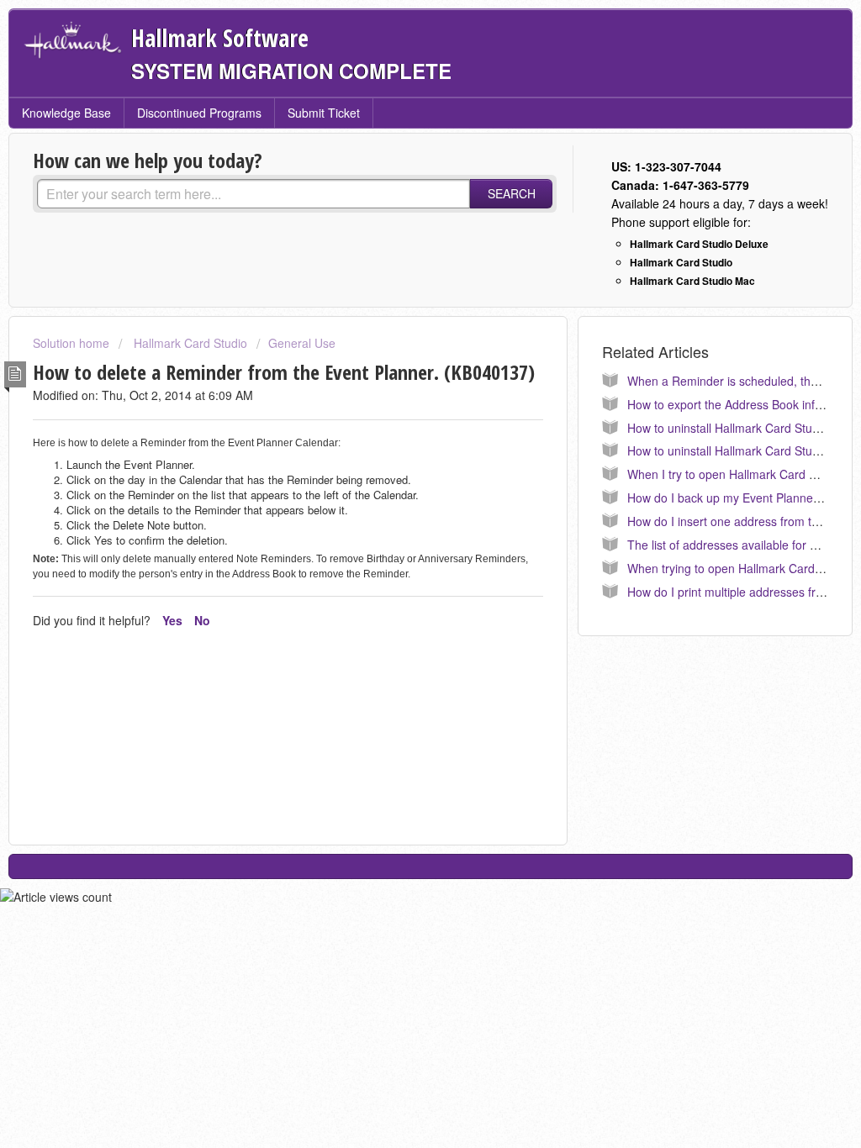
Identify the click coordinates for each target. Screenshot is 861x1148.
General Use (301, 342)
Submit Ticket (324, 112)
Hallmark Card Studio (188, 342)
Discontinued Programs (199, 112)
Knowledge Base (66, 112)
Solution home (73, 342)
